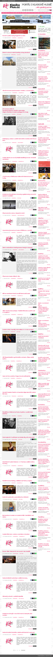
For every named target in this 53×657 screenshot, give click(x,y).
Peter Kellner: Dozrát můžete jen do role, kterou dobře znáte (44, 115)
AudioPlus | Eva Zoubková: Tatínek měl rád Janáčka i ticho (44, 280)
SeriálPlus (13, 114)
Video (20, 12)
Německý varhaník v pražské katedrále (12, 596)
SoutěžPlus (41, 485)
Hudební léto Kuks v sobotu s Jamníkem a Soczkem (16, 534)
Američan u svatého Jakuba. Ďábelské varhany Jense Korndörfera (44, 128)
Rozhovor (9, 12)
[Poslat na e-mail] (34, 37)
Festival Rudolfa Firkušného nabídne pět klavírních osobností (18, 632)
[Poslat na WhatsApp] (35, 37)
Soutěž (47, 12)
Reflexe (6, 12)
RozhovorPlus (14, 439)
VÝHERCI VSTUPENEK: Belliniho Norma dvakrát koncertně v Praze (43, 499)
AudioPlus (40, 253)
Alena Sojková (20, 142)
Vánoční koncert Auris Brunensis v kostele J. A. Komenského (18, 90)
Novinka (32, 12)
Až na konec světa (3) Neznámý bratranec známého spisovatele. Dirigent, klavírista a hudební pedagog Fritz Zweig (15, 110)
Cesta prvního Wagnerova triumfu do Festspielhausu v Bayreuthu (44, 103)
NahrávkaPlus (41, 370)
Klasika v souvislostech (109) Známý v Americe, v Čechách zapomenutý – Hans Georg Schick (44, 323)
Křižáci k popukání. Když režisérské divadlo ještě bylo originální (43, 385)
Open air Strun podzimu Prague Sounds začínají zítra (16, 376)
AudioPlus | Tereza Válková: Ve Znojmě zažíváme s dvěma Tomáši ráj (44, 269)
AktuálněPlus (15, 92)
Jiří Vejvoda (19, 114)
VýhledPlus (14, 37)
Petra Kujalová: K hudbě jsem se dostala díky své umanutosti (18, 437)
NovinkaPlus (41, 404)
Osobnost (41, 12)
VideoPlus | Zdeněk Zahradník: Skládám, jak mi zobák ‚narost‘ (44, 234)
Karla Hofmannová (21, 215)
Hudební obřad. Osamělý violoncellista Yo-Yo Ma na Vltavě (17, 329)
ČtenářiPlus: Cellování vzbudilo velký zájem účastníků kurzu (43, 521)
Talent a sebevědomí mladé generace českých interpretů (17, 247)
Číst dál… (34, 49)
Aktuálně (3, 12)
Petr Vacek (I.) (21, 598)
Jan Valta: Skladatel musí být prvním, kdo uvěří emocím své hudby (43, 184)
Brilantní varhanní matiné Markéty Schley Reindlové (16, 52)
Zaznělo (28, 12)
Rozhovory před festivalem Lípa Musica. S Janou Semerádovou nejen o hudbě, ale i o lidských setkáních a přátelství (44, 475)
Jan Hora (18, 54)
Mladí (23, 12)
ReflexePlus (13, 54)
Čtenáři (50, 12)
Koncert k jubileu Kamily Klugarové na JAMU (13, 35)
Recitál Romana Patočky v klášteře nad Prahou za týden (17, 480)
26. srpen (42, 26)
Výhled (38, 12)
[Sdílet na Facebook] (31, 37)
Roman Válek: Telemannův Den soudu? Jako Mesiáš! (16, 551)
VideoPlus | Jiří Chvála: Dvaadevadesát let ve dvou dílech (43, 244)
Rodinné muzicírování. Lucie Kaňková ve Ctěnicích (15, 497)
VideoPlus (40, 218)
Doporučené (41, 89)
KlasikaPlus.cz (20, 37)
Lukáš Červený (20, 396)
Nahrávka (35, 12)
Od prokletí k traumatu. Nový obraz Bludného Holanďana (43, 93)
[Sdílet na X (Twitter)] (32, 37)
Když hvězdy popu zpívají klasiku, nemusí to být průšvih (44, 374)
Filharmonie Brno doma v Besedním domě (13, 213)
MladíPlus (40, 334)
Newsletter (43, 34)
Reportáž (25, 12)
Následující (23, 650)
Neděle (45, 12)
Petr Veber (18, 331)
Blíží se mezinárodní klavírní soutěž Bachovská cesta (16, 293)
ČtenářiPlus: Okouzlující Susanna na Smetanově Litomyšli (43, 545)
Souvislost (13, 12)
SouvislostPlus (42, 442)
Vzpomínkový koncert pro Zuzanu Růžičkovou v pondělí (17, 230)
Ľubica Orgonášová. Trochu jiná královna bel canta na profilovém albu (44, 395)
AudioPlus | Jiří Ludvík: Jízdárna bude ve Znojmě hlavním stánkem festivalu (44, 257)
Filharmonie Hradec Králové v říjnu (11, 276)
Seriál (16, 12)
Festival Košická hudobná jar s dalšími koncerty (14, 578)
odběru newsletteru (46, 36)
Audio (18, 12)
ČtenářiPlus (14, 415)
